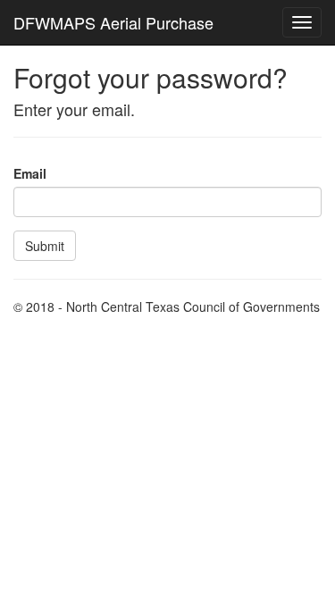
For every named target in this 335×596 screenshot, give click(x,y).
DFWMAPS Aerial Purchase (113, 22)
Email (29, 173)
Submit (44, 246)
